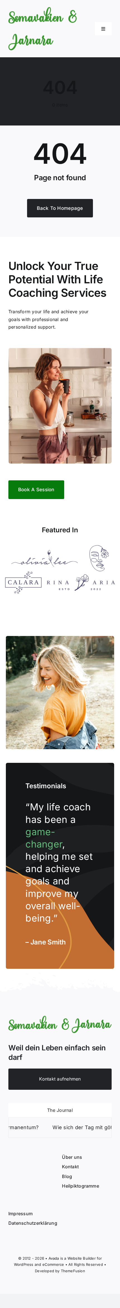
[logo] (60, 1018)
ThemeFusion (73, 1271)
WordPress (23, 1264)
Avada (54, 1258)
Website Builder (82, 1258)
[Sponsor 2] (99, 547)
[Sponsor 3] (23, 573)
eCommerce (53, 1264)
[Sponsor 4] (81, 576)
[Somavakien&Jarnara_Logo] (42, 9)
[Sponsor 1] (44, 552)
